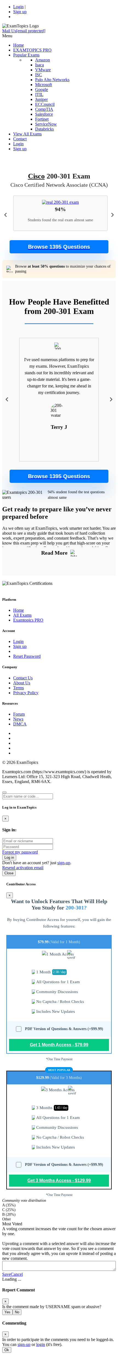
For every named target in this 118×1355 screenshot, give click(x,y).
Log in (9, 857)
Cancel (17, 1274)
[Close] (4, 792)
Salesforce (44, 114)
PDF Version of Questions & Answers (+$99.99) (64, 1029)
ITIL (39, 94)
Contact (20, 139)
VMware (43, 69)
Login (18, 6)
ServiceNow (46, 124)
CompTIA (44, 109)
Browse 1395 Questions (59, 247)
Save (6, 1274)
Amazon (42, 60)
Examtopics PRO (28, 620)
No (17, 1312)
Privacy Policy (25, 692)
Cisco (36, 176)
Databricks (44, 129)
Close (8, 873)
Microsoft (43, 84)
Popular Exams (26, 55)
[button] (59, 246)
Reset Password (27, 656)
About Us (21, 683)
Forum (19, 714)
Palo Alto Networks (52, 79)
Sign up (20, 11)
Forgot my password (20, 852)
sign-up (63, 862)
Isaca (39, 65)
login (40, 1344)
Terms (18, 687)
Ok (6, 1350)
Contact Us (23, 678)
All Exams (22, 615)
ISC (38, 74)
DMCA (20, 724)
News (18, 719)
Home (18, 45)
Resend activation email (22, 867)
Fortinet (42, 119)
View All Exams (27, 134)
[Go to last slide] (6, 215)
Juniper (41, 99)
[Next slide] (112, 215)
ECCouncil (45, 104)
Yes (7, 1312)
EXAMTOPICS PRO (32, 50)
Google (41, 89)
